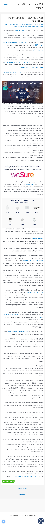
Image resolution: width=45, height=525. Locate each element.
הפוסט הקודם (22, 489)
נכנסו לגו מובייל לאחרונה (35, 292)
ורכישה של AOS (37, 50)
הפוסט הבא (22, 494)
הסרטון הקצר (29, 184)
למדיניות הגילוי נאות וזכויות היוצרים (24, 476)
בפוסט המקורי (38, 55)
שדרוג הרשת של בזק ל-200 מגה (32, 261)
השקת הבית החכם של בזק (12, 72)
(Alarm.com (38, 393)
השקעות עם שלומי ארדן (30, 5)
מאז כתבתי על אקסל (21, 30)
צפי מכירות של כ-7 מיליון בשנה (18, 332)
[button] (41, 521)
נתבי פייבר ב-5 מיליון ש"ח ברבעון (32, 67)
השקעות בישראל (27, 24)
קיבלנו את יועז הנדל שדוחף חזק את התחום (17, 62)
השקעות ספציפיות (15, 24)
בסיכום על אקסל (37, 239)
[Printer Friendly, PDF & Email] (8, 481)
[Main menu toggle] (5, 5)
